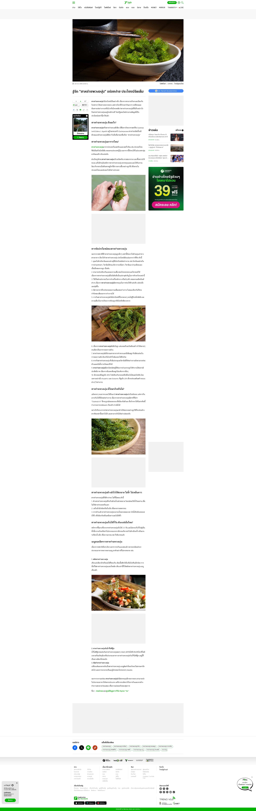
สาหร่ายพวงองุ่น (97, 147)
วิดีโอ (117, 776)
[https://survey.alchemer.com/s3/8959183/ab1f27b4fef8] (245, 784)
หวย (117, 774)
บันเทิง (117, 772)
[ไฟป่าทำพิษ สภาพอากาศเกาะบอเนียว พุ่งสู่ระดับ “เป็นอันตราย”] (177, 148)
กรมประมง (99, 690)
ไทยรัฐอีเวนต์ (164, 770)
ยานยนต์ (89, 776)
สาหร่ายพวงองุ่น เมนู (139, 749)
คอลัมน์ (104, 772)
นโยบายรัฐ (77, 774)
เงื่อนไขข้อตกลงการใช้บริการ (82, 790)
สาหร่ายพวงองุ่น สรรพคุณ (149, 746)
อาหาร (170, 84)
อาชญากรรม (77, 776)
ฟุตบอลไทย (146, 769)
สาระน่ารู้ (164, 749)
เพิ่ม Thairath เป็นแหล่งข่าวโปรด (167, 91)
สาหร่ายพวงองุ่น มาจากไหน (165, 746)
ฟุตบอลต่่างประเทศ (136, 769)
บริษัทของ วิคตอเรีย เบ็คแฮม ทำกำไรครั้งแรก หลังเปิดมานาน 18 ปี (158, 136)
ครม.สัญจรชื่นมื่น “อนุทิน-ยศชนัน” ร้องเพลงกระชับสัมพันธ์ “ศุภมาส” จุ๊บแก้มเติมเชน (158, 157)
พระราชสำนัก (77, 769)
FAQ (119, 788)
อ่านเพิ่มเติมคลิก (8, 793)
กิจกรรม (76, 788)
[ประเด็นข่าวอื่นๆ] (87, 116)
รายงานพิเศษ (106, 769)
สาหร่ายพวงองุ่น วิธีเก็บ (124, 749)
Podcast (105, 779)
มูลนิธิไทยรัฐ (102, 788)
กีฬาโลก (133, 774)
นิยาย (104, 776)
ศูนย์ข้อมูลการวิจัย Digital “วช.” (117, 690)
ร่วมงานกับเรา (84, 788)
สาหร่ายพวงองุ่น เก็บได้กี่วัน (109, 749)
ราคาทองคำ (77, 779)
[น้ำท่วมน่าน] (80, 125)
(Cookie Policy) (8, 795)
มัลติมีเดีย (105, 781)
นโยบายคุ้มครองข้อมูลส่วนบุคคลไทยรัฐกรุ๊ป (142, 788)
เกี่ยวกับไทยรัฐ (94, 788)
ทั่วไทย (89, 769)
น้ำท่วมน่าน (80, 133)
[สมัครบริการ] (166, 189)
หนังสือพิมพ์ (119, 769)
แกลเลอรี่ (133, 776)
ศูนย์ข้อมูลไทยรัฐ (111, 788)
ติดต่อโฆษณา (101, 790)
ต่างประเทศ (151, 140)
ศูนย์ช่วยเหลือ (125, 788)
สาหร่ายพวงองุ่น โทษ (135, 746)
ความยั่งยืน (90, 779)
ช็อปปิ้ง (162, 767)
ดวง (103, 774)
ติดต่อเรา (93, 790)
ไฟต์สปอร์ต (146, 772)
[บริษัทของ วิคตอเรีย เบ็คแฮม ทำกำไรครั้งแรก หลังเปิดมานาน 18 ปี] (177, 137)
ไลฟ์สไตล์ (163, 84)
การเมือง (150, 161)
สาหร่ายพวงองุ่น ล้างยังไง (153, 749)
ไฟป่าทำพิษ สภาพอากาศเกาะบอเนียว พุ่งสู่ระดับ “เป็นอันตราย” (158, 146)
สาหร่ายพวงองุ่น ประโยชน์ (120, 746)
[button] (73, 110)
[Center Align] (16, 783)
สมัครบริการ (172, 2)
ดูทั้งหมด (178, 130)
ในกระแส (76, 772)
